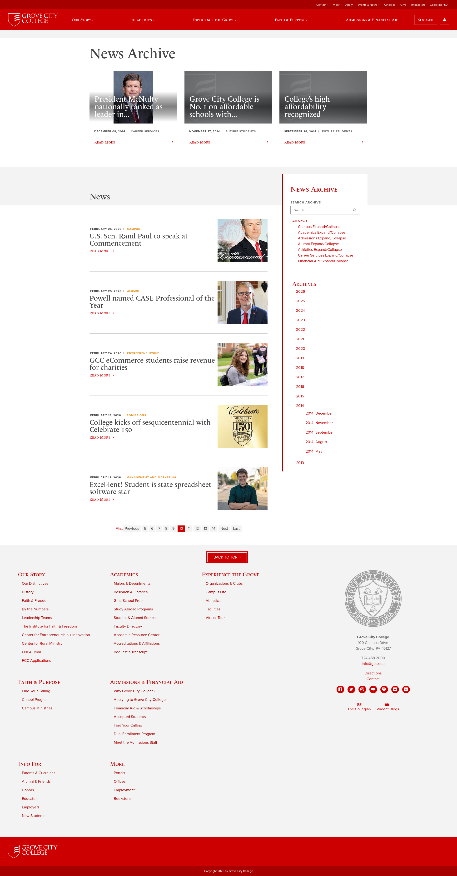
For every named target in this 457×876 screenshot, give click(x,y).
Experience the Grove (230, 574)
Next (224, 528)
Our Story (31, 574)
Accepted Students (130, 716)
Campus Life (216, 592)
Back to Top (226, 557)
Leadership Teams (37, 617)
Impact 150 (418, 4)
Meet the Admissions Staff (135, 742)
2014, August (316, 442)
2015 (300, 396)
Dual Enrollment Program (134, 734)
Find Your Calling (36, 691)
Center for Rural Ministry (42, 643)
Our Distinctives (35, 583)
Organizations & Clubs (224, 583)
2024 (300, 310)
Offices (119, 781)
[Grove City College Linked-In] (406, 689)
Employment (124, 790)
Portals (119, 773)
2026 (300, 291)
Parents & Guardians (38, 773)
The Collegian (359, 709)
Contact (373, 679)
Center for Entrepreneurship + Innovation (56, 635)
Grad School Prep (128, 600)
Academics (124, 574)
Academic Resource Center (136, 635)
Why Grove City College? (134, 691)
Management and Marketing (151, 477)
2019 (300, 358)
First (119, 528)
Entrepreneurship (143, 353)
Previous (132, 528)
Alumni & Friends (36, 781)
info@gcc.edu (373, 663)
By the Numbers (35, 609)
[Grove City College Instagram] (362, 689)
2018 (300, 367)
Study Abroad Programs (133, 609)
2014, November (319, 423)
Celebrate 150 (438, 4)
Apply (349, 4)
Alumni (133, 291)
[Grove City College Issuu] (384, 689)
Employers (30, 807)
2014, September (320, 432)
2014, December (319, 413)
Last (236, 528)
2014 (300, 405)
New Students (33, 815)
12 (197, 528)
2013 (300, 462)
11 (189, 528)
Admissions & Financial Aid (146, 682)
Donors (28, 790)
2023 (300, 320)
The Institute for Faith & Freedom (49, 626)
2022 (300, 329)
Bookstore (122, 798)
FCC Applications (36, 660)
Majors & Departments (132, 583)
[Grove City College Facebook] (340, 689)
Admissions (136, 415)
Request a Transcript (131, 652)
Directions (373, 673)
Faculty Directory (128, 626)
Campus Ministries (37, 708)
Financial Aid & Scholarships (137, 708)
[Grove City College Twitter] (351, 689)
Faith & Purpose (39, 682)
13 (205, 528)
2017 (300, 377)
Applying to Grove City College (140, 699)
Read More (99, 251)
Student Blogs (387, 709)
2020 (300, 348)
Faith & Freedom (36, 600)
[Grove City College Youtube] (373, 689)
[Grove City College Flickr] (395, 689)
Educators (30, 798)
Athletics (389, 4)
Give (403, 4)
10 (181, 528)
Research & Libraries (131, 592)
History (28, 592)
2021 (300, 339)
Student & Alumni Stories (134, 617)
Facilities (213, 609)
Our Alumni (31, 652)
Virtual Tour (215, 617)
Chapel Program (35, 699)
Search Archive (305, 202)
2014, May (314, 451)
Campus (133, 229)
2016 (300, 386)
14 (213, 528)
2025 (300, 301)
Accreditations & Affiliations (137, 643)
